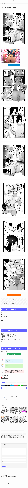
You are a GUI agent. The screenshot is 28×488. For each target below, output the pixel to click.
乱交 (2, 434)
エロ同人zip (14, 0)
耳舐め (8, 437)
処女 (10, 434)
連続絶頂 (14, 437)
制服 (13, 434)
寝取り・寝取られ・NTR (7, 435)
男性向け (19, 436)
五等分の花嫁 (18, 480)
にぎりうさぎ (9, 485)
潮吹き (13, 436)
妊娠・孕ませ (20, 434)
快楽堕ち (22, 435)
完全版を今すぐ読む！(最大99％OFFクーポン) (14, 354)
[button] (3, 385)
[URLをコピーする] (25, 385)
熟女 (16, 436)
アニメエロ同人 (18, 479)
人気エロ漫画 (14, 479)
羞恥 (5, 437)
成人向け (3, 436)
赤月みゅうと (9, 483)
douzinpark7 (5, 399)
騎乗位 (23, 437)
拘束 (10, 436)
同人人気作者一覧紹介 (10, 479)
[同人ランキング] (4, 378)
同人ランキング (2, 379)
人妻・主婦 (6, 434)
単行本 (16, 434)
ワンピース (18, 481)
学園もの (24, 434)
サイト (2, 461)
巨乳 (15, 435)
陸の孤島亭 (9, 484)
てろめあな (9, 480)
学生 (2, 435)
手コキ (7, 436)
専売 (12, 435)
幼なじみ (18, 435)
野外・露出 (19, 437)
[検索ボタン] (27, 1)
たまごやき (9, 481)
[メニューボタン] (1, 1)
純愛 (2, 437)
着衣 (23, 436)
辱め (11, 437)
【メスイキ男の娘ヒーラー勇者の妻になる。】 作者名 (10, 303)
